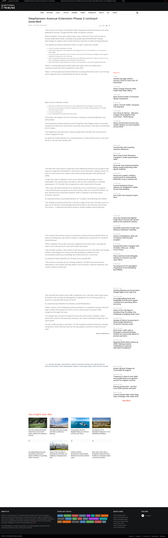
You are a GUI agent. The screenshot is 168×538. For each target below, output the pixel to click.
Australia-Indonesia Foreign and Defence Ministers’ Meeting (126, 229)
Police (88, 515)
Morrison (102, 364)
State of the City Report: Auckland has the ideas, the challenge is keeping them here (126, 312)
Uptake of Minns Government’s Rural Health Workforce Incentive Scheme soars (126, 322)
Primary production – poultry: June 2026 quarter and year (125, 387)
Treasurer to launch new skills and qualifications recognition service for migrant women (125, 378)
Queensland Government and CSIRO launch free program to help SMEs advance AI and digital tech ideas (77, 1)
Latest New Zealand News (120, 521)
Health (101, 12)
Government (80, 364)
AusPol (80, 518)
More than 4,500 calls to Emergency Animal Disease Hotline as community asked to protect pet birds (126, 333)
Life (108, 12)
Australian (57, 364)
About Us (131, 536)
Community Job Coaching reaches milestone (123, 148)
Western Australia (102, 366)
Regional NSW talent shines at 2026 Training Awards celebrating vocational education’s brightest (125, 345)
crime (104, 522)
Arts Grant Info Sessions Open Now (125, 196)
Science (82, 12)
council (74, 518)
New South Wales (93, 518)
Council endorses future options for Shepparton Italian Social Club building (125, 187)
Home (42, 12)
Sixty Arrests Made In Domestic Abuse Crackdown (126, 98)
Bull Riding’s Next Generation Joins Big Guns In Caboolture (29, 1)
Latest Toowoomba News (120, 517)
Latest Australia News (119, 515)
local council (104, 515)
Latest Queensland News (120, 519)
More (34, 522)
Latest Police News (118, 523)
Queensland (61, 518)
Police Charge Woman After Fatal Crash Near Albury (124, 90)
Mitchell (96, 364)
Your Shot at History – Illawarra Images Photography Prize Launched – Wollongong (125, 115)
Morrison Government (51, 366)
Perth (60, 366)
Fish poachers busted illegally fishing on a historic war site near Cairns (125, 258)
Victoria (98, 515)
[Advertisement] (135, 6)
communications (66, 364)
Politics (66, 12)
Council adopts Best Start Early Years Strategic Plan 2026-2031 (126, 395)
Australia (51, 364)
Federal (73, 364)
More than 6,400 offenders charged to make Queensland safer (125, 157)
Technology (92, 12)
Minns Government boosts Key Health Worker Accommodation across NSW (126, 125)
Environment (103, 518)
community (82, 515)
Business (74, 12)
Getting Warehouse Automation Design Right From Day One (126, 291)
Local (58, 12)
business (82, 522)
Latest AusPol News (119, 527)
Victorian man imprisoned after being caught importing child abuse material (126, 167)
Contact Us (138, 536)
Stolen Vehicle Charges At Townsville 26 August (124, 369)
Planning (65, 366)
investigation (90, 522)
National (50, 12)
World (115, 12)
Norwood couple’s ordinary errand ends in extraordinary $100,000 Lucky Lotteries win (125, 177)
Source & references (102, 333)
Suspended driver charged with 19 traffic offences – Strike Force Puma (126, 248)
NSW (93, 515)
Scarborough (83, 366)
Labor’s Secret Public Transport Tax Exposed (126, 106)
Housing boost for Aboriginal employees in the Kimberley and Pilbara (125, 268)
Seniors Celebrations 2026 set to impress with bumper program (125, 238)
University (68, 518)
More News (126, 400)
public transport (73, 366)
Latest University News (119, 525)
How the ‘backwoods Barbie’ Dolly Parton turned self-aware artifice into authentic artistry (126, 220)
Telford (94, 366)
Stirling (89, 366)
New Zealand (75, 522)
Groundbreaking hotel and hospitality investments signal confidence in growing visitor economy (125, 301)
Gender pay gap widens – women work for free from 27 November (125, 80)
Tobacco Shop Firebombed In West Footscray (123, 1)
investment (98, 522)
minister (85, 518)
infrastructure (89, 364)
